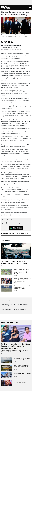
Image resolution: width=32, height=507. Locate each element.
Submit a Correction (8, 233)
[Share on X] (2, 42)
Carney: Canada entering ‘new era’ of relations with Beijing (15, 13)
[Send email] (12, 42)
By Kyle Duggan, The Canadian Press (11, 45)
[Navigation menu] (30, 7)
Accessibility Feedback (23, 233)
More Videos (4, 388)
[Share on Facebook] (5, 42)
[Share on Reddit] (9, 42)
